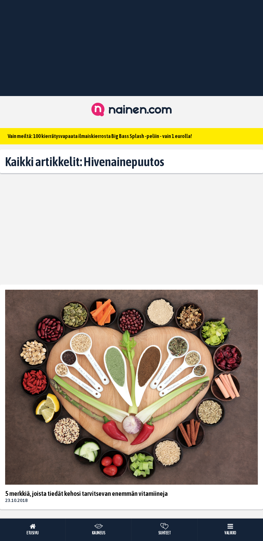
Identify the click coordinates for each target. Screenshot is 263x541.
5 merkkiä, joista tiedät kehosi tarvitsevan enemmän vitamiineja (86, 493)
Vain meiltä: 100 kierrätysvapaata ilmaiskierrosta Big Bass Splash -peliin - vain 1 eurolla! (100, 136)
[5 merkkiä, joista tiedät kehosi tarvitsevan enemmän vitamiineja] (131, 387)
